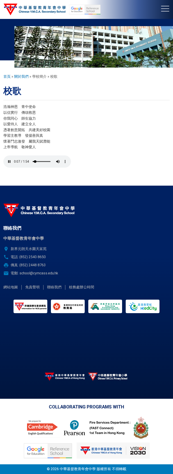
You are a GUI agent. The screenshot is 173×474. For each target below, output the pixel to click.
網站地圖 (10, 287)
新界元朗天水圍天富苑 (29, 249)
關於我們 (21, 76)
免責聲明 (32, 287)
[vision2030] (113, 450)
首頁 (7, 76)
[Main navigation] (167, 9)
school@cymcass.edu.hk (38, 273)
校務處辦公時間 (81, 287)
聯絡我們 (54, 287)
